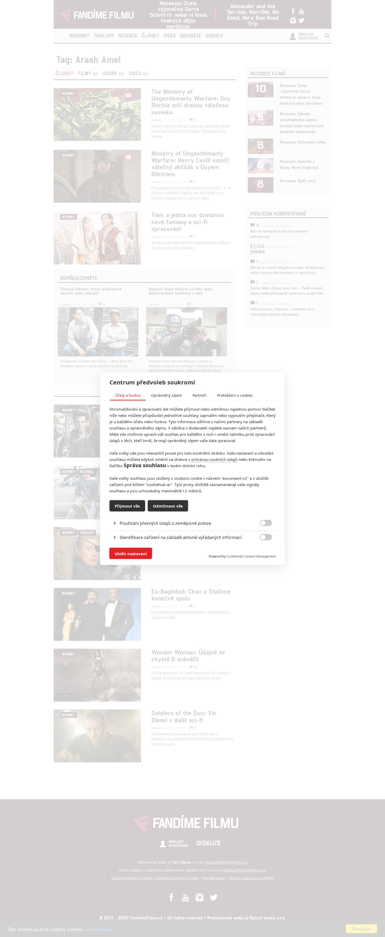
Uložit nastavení (131, 553)
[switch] (261, 551)
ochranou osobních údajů (214, 459)
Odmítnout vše (168, 505)
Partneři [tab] (199, 395)
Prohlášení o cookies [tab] (235, 395)
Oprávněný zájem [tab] (166, 395)
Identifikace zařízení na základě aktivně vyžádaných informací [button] (180, 537)
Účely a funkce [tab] (128, 395)
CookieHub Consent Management (251, 556)
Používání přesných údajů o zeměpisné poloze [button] (165, 523)
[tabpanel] (192, 511)
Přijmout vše (127, 505)
